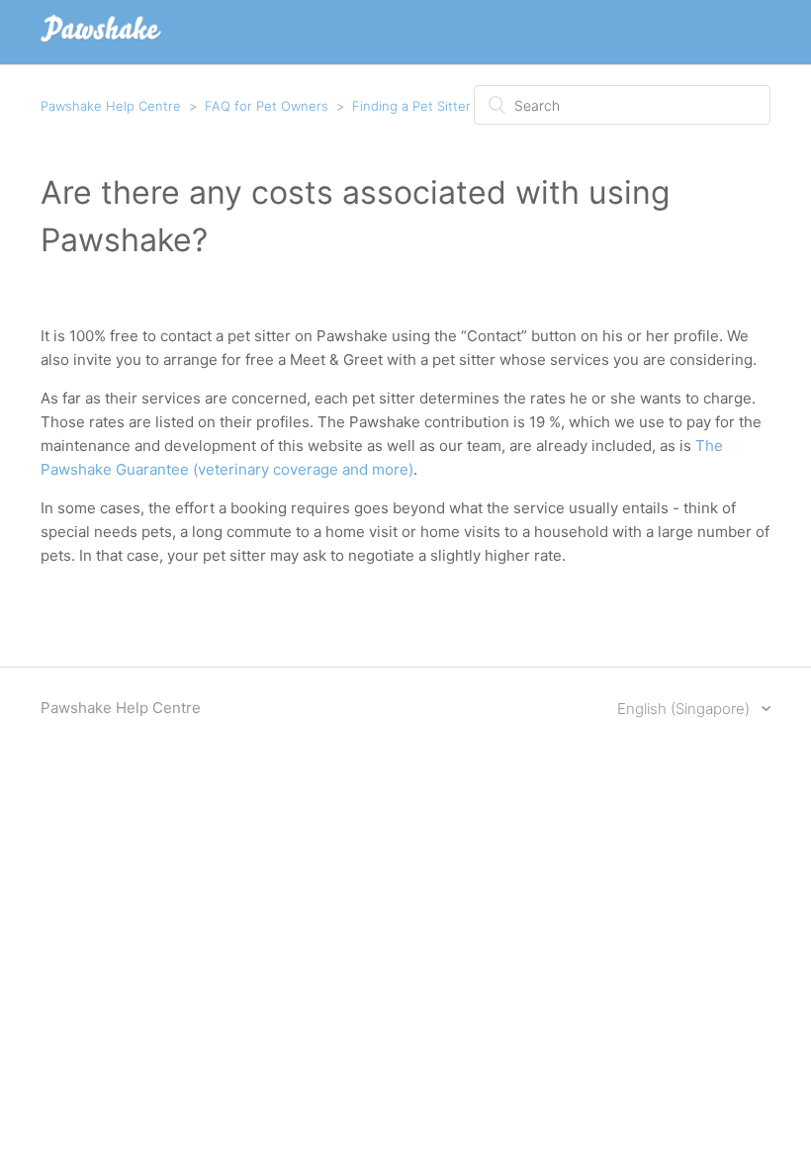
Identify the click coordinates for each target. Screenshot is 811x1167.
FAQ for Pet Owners (266, 106)
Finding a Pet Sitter (411, 106)
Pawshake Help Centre (111, 106)
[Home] (101, 42)
